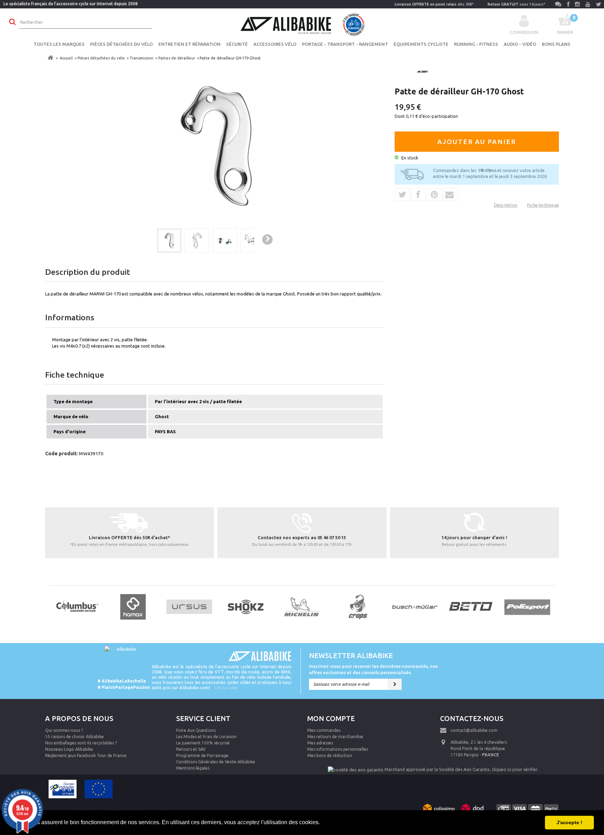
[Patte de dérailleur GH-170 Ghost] (169, 240)
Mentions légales (192, 768)
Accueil (66, 58)
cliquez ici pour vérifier (514, 769)
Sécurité (237, 44)
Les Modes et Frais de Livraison (206, 736)
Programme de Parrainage (202, 755)
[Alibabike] (302, 23)
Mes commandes (323, 730)
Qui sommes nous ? (64, 730)
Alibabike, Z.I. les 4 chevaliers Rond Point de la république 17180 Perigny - (479, 748)
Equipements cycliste (421, 44)
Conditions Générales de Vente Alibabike (215, 761)
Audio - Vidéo (520, 44)
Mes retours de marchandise (335, 736)
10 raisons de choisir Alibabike (74, 736)
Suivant (267, 239)
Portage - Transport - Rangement (345, 44)
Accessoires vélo (274, 44)
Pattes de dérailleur (176, 58)
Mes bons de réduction (329, 755)
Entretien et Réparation (189, 44)
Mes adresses (320, 743)
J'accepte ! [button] (569, 822)
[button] (322, 823)
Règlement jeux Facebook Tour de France (86, 755)
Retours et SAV (191, 749)
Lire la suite (226, 687)
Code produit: (61, 453)
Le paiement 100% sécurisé (203, 743)
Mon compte (331, 718)
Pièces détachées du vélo (121, 44)
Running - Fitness (476, 44)
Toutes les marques (59, 44)
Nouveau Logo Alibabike (69, 749)
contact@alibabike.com (474, 730)
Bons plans (556, 44)
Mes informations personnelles (337, 749)
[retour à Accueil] (50, 57)
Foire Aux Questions (196, 730)
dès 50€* (434, 4)
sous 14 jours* (516, 4)
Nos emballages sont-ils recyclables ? (81, 743)
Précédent (144, 240)
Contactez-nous (471, 718)
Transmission (141, 58)
